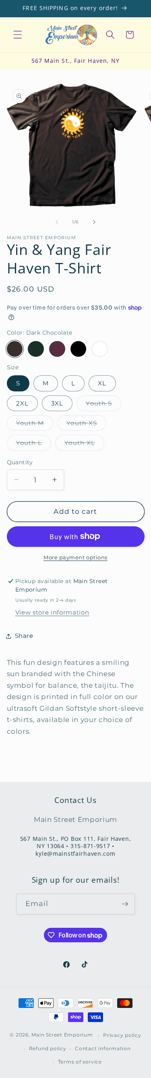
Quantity (20, 462)
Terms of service (80, 1062)
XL (102, 383)
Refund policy (47, 1048)
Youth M (35, 425)
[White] (100, 349)
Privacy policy (122, 1035)
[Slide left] (57, 222)
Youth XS (86, 425)
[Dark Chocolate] (15, 349)
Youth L (34, 445)
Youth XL (84, 445)
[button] (17, 34)
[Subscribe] (124, 904)
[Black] (78, 349)
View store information (52, 612)
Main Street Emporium (62, 1035)
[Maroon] (57, 349)
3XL (57, 403)
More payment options (75, 557)
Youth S (103, 405)
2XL (22, 403)
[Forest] (36, 349)
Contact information (103, 1048)
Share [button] (24, 635)
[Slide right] (94, 222)
